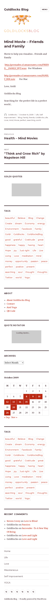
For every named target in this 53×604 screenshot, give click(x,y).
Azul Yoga (12, 307)
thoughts (42, 272)
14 (20, 402)
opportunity (21, 261)
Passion (26, 524)
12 (7, 402)
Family (25, 117)
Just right (25, 250)
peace (44, 261)
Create (8, 223)
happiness (10, 245)
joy (15, 250)
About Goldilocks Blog (18, 300)
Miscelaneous (11, 570)
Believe (21, 218)
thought (29, 272)
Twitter (9, 277)
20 (13, 407)
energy (41, 223)
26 (7, 412)
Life (37, 115)
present (30, 267)
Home (7, 551)
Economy (30, 223)
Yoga (27, 277)
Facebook (27, 229)
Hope (8, 250)
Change (40, 218)
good (8, 240)
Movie (16, 120)
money (8, 261)
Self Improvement (13, 576)
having (31, 245)
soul (20, 272)
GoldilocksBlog (35, 234)
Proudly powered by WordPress (33, 599)
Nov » (14, 417)
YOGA (7, 582)
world (38, 120)
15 (26, 402)
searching (31, 120)
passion (34, 261)
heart (40, 245)
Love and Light (29, 535)
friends (32, 117)
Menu (44, 9)
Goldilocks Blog (16, 9)
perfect (23, 120)
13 (14, 402)
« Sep (7, 417)
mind (11, 120)
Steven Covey (13, 521)
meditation (27, 256)
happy (21, 245)
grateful (18, 240)
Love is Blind (30, 521)
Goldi (8, 234)
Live (41, 250)
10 (39, 396)
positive (20, 267)
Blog (20, 117)
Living (8, 256)
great (41, 240)
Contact (11, 303)
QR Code (11, 311)
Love (6, 120)
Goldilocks (12, 115)
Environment (12, 229)
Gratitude (30, 240)
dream (18, 223)
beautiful (10, 218)
